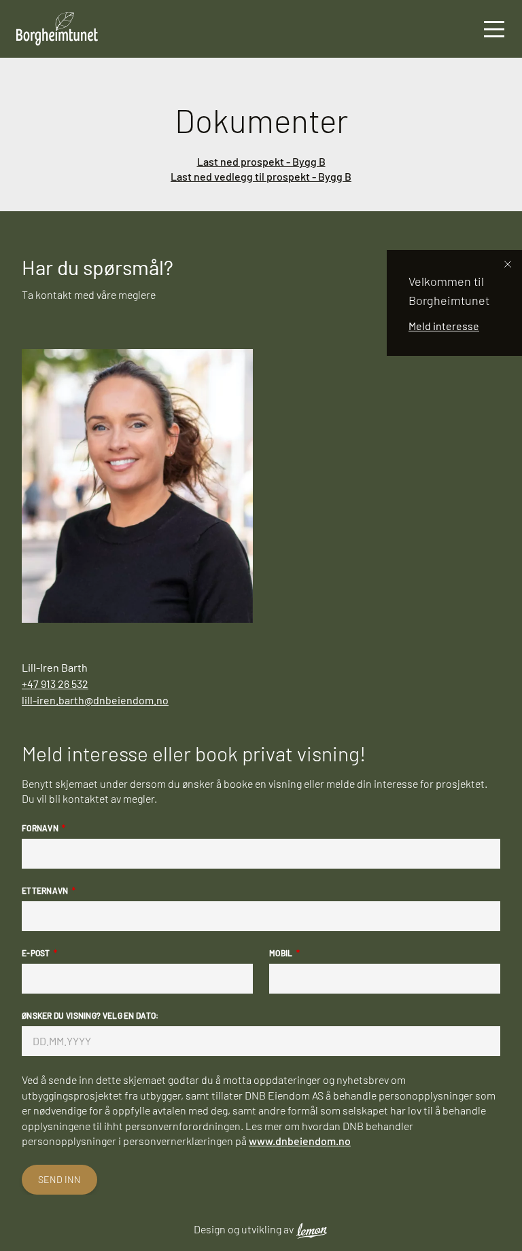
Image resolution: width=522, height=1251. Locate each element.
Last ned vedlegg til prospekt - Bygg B (261, 176)
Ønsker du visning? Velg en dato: (90, 1015)
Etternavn (45, 890)
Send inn (59, 1179)
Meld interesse (443, 325)
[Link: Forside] (49, 29)
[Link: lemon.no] (312, 1229)
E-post (36, 953)
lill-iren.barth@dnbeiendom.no (95, 699)
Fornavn (40, 828)
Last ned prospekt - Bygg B (261, 161)
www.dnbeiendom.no (300, 1140)
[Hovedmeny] (494, 29)
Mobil (281, 953)
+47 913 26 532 (55, 683)
